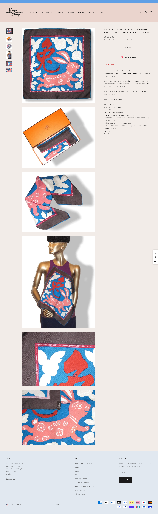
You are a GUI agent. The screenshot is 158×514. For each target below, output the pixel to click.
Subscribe (125, 480)
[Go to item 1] (9, 31)
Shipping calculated (122, 40)
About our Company (83, 463)
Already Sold (80, 494)
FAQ (77, 467)
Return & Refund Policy (84, 486)
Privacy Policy (81, 479)
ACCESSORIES (47, 12)
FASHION (71, 12)
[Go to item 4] (9, 55)
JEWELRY (59, 12)
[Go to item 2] (9, 39)
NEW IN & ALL (32, 12)
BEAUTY (81, 12)
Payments (79, 471)
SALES (102, 12)
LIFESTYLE (92, 12)
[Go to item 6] (9, 70)
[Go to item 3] (9, 46)
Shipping (78, 475)
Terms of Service (82, 483)
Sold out (128, 47)
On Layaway (80, 490)
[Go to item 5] (9, 63)
